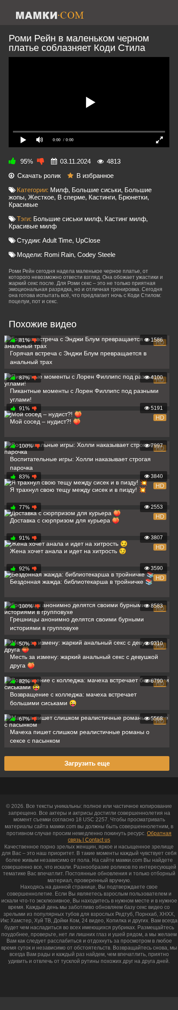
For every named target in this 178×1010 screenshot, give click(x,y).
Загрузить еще (87, 763)
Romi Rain (59, 254)
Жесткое (41, 197)
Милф (59, 189)
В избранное (95, 175)
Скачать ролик (39, 175)
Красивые (23, 204)
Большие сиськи (96, 189)
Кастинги (102, 197)
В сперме (71, 197)
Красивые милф (33, 226)
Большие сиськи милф (67, 218)
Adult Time (57, 240)
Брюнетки (132, 197)
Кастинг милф (125, 218)
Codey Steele (96, 254)
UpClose (88, 240)
